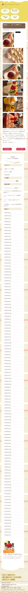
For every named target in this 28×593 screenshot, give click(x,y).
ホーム (4, 574)
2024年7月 (7, 251)
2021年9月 (7, 351)
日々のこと (7, 171)
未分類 (6, 174)
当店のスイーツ (5, 11)
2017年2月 (7, 511)
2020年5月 (7, 399)
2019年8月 (7, 425)
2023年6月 (7, 289)
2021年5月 (7, 363)
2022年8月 (7, 319)
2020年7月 (7, 393)
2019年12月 (7, 413)
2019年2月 (7, 443)
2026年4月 (7, 212)
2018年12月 (7, 449)
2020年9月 (7, 387)
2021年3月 (7, 369)
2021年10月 (7, 348)
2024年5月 (7, 257)
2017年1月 (7, 514)
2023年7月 (7, 286)
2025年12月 (7, 215)
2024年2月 (7, 266)
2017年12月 (7, 484)
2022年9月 (7, 316)
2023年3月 (7, 298)
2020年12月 (7, 378)
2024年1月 (7, 269)
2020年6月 (7, 396)
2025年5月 (7, 224)
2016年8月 (7, 529)
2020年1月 (7, 410)
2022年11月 (7, 310)
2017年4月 (7, 505)
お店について (6, 579)
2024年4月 (7, 260)
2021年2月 (7, 372)
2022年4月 (7, 331)
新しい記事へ (21, 149)
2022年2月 (7, 336)
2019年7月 (7, 428)
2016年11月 (7, 520)
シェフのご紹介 (15, 17)
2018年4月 (7, 473)
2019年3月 (7, 440)
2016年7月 (7, 532)
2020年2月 (7, 407)
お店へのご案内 (5, 17)
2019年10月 (7, 419)
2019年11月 (7, 416)
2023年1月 (7, 304)
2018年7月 (7, 464)
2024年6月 (7, 254)
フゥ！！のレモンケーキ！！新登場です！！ (12, 196)
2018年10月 (7, 455)
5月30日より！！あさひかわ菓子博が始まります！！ (12, 205)
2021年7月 (7, 357)
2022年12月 (7, 307)
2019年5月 (7, 434)
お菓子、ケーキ (13, 29)
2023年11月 (7, 274)
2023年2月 (7, 301)
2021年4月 (7, 366)
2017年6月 (7, 499)
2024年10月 (7, 245)
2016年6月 (7, 535)
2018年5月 (7, 470)
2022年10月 (7, 313)
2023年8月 (7, 283)
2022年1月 (7, 339)
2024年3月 (7, 263)
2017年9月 (7, 493)
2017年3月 (7, 508)
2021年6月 (7, 360)
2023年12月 (7, 271)
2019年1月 (7, 446)
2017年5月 (7, 502)
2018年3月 (7, 475)
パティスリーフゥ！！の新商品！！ (12, 188)
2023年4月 (7, 295)
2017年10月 (7, 490)
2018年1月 (7, 481)
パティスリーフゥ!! (11, 5)
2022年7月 (7, 322)
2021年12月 (7, 342)
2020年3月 (7, 404)
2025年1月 (7, 236)
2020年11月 (7, 381)
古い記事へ (7, 149)
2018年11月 (7, 452)
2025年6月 (7, 221)
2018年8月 (7, 461)
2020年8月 (7, 390)
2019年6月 (7, 431)
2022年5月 (7, 328)
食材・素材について (15, 11)
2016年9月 (7, 526)
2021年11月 (7, 345)
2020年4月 (7, 402)
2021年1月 (7, 375)
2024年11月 (7, 242)
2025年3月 (7, 230)
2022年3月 (7, 334)
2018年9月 (7, 458)
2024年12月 (7, 239)
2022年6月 (7, 325)
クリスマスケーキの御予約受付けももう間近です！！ (13, 191)
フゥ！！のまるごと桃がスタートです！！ (12, 200)
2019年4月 (7, 437)
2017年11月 (7, 487)
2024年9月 (7, 248)
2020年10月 (7, 384)
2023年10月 (7, 277)
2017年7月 (7, 496)
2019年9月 (7, 422)
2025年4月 (7, 227)
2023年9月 (7, 280)
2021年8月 (7, 354)
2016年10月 (7, 523)
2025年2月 (7, 233)
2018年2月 (7, 478)
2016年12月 (7, 517)
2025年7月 (7, 218)
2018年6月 (7, 467)
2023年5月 (7, 292)
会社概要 (13, 579)
